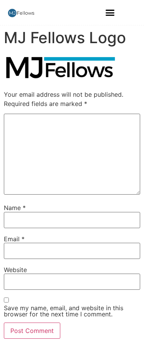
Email (14, 239)
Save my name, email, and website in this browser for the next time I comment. (63, 311)
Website (15, 270)
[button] (110, 12)
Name (15, 208)
